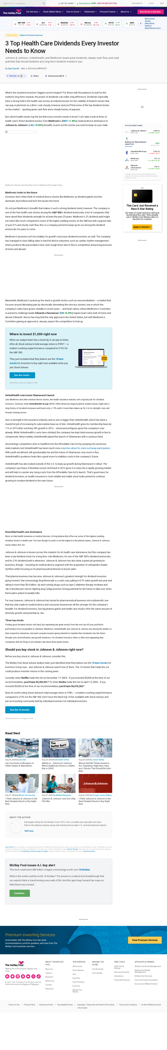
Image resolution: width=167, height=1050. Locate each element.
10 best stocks (100, 663)
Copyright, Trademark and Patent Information (96, 1005)
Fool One (76, 986)
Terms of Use (14, 1005)
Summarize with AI (56, 76)
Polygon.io (35, 984)
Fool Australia (97, 969)
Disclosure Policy (46, 1005)
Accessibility (137, 3)
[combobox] (23, 3)
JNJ (32, 125)
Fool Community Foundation (146, 980)
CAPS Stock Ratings (119, 967)
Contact (48, 985)
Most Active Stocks (150, 20)
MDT (65, 121)
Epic (74, 974)
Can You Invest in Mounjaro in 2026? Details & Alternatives (19, 764)
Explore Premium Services (31, 35)
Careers (48, 973)
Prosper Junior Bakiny (102, 795)
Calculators (118, 976)
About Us (49, 969)
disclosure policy (89, 851)
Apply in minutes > (142, 227)
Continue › (19, 893)
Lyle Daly (22, 760)
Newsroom (49, 981)
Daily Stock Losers (153, 28)
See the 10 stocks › (20, 709)
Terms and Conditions (128, 1005)
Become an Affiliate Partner (146, 984)
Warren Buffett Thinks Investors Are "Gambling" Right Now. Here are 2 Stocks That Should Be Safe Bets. (95, 767)
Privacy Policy (29, 1005)
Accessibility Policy (65, 1005)
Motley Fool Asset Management (148, 966)
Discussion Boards (121, 972)
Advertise (49, 989)
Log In (151, 3)
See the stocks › (22, 375)
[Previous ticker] (8, 23)
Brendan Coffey (62, 760)
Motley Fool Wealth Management (142, 971)
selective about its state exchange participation (85, 448)
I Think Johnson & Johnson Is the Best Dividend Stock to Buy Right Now (21, 801)
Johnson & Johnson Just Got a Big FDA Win (58, 800)
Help (162, 3)
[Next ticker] (141, 23)
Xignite (25, 984)
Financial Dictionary (122, 980)
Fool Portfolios (79, 982)
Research (49, 977)
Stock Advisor (78, 970)
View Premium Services (145, 940)
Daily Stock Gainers (149, 24)
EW (62, 313)
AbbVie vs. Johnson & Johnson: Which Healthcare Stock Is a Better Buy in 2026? (58, 766)
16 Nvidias (84, 869)
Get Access (128, 146)
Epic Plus (76, 978)
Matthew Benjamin (63, 795)
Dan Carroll (13, 68)
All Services (77, 966)
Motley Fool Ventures (143, 976)
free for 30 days (72, 849)
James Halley (98, 760)
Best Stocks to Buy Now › (150, 12)
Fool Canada (97, 973)
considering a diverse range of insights (34, 851)
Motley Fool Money (77, 991)
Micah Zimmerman (27, 795)
